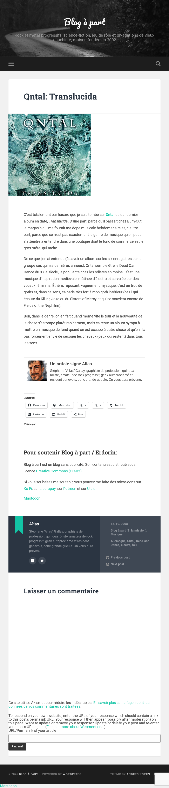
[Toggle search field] (158, 64)
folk (134, 545)
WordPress (72, 774)
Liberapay (48, 488)
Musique (116, 534)
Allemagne (118, 541)
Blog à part (84, 21)
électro (125, 545)
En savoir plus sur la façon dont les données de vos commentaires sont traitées (78, 704)
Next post (117, 564)
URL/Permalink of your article (32, 730)
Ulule (91, 488)
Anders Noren (138, 774)
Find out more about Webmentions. (75, 727)
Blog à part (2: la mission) (128, 530)
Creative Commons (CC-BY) (59, 471)
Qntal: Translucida (60, 96)
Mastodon (32, 498)
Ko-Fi (28, 488)
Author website (42, 560)
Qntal (110, 214)
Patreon (69, 488)
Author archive (32, 560)
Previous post (120, 557)
